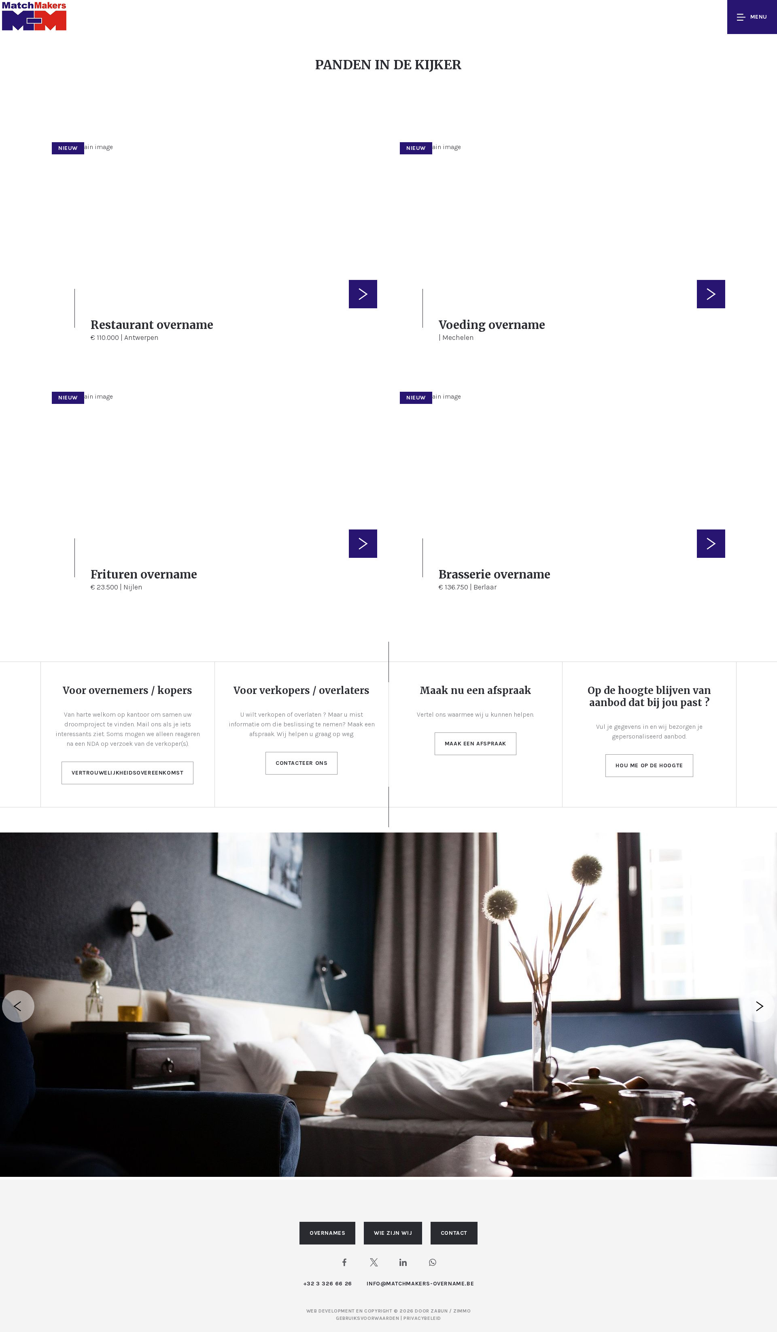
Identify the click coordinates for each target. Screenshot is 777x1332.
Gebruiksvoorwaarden (368, 1318)
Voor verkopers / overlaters (301, 690)
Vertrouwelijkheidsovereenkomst (127, 772)
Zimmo (462, 1311)
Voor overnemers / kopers (127, 690)
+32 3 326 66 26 (327, 1283)
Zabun (439, 1311)
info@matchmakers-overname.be (420, 1283)
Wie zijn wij (393, 1233)
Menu (758, 16)
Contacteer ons (301, 763)
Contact (454, 1233)
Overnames (327, 1233)
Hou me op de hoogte (649, 765)
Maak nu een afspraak (475, 690)
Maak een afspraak (475, 743)
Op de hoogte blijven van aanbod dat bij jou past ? (649, 696)
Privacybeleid (422, 1318)
